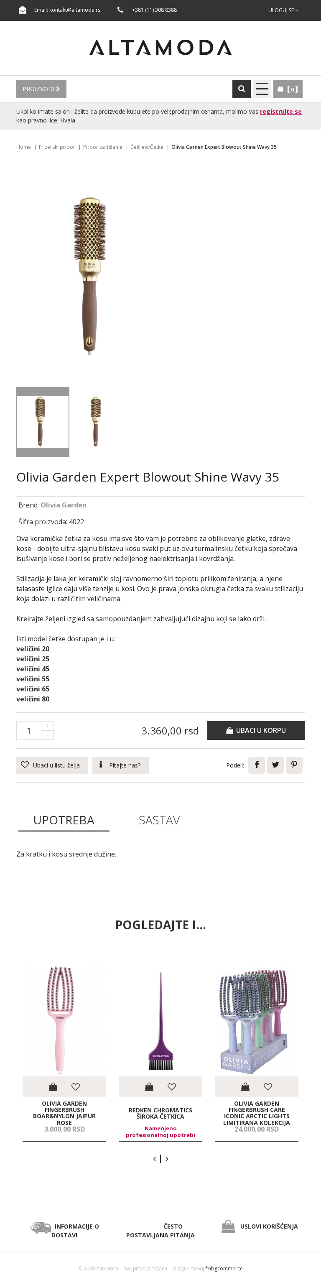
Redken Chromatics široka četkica (160, 1113)
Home (23, 146)
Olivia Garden (64, 505)
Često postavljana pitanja (160, 1230)
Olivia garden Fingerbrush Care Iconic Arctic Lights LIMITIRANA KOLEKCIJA (256, 1113)
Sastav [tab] (159, 820)
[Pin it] (294, 765)
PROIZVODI (39, 89)
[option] (64, 1053)
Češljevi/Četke (146, 146)
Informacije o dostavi (75, 1230)
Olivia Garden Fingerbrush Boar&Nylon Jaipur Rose (64, 1113)
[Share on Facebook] (256, 765)
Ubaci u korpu (259, 730)
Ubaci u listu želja (56, 765)
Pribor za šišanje (102, 146)
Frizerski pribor (57, 146)
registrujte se (281, 111)
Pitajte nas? (124, 765)
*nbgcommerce (224, 1268)
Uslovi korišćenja (269, 1226)
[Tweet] (275, 765)
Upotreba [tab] (63, 820)
